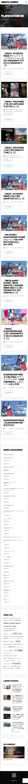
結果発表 (19, 666)
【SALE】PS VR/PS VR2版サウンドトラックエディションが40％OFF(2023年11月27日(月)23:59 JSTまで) (14, 59)
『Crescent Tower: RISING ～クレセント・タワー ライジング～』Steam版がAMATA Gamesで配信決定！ (18, 688)
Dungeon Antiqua (8, 454)
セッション (18, 658)
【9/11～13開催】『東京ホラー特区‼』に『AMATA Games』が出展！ (18, 716)
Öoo (5, 599)
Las (14, 620)
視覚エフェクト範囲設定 (15, 668)
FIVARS (11, 620)
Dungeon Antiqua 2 (8, 467)
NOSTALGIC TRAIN (8, 157)
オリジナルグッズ (8, 653)
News (13, 109)
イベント (6, 651)
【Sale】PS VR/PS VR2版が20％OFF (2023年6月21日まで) (14, 196)
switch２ (6, 638)
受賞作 (12, 666)
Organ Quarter (18, 109)
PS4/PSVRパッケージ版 (8, 634)
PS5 (15, 633)
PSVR (20, 634)
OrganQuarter (7, 630)
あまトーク (6, 647)
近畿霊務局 (6, 590)
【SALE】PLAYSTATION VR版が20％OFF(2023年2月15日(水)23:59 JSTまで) (13, 333)
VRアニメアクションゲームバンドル (16, 638)
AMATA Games (9, 2)
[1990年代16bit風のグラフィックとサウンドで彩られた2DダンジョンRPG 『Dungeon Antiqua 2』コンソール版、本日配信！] (7, 724)
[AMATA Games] (14, 775)
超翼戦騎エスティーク (9, 482)
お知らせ (11, 647)
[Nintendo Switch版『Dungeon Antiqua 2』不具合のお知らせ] (7, 708)
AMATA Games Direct (8, 618)
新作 (15, 666)
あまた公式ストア (19, 644)
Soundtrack (21, 636)
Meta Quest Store (12, 623)
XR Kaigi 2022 (7, 644)
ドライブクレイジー (8, 551)
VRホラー (6, 641)
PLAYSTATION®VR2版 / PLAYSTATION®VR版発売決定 (14, 423)
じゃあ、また (7, 518)
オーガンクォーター (11, 656)
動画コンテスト (7, 666)
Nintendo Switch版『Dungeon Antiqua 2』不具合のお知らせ (17, 708)
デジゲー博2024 (7, 660)
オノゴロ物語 (8, 68)
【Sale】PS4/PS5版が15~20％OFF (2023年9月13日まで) (14, 104)
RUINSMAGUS (6, 636)
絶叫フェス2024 (7, 668)
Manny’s (6, 575)
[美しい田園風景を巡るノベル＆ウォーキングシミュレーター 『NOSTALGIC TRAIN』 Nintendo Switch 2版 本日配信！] (7, 697)
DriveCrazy (6, 620)
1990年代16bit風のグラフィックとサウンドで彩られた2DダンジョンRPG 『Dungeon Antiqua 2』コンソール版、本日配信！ (18, 726)
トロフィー (13, 661)
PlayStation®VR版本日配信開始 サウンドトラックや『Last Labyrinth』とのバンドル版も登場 (14, 379)
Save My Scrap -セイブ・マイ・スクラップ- (14, 511)
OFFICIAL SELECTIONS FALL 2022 (10, 628)
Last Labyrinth (9, 109)
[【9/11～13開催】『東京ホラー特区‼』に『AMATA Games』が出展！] (7, 716)
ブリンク (19, 660)
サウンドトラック (9, 658)
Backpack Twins (9, 155)
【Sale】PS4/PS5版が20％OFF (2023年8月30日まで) (14, 150)
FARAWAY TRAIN (7, 566)
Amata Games (7, 113)
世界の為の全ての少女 (9, 496)
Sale (13, 68)
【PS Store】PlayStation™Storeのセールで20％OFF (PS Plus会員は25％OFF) (14, 239)
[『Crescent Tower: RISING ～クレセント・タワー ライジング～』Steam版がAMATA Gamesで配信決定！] (7, 686)
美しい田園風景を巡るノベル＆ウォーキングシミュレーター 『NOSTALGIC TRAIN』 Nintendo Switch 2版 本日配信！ (18, 699)
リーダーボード (7, 664)
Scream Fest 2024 (13, 636)
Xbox (18, 641)
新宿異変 (6, 470)
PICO (13, 630)
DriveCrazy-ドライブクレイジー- (11, 537)
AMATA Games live (16, 618)
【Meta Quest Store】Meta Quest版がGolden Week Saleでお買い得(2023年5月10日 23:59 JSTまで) (14, 286)
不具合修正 (16, 663)
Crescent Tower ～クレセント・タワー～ (13, 540)
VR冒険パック (12, 641)
